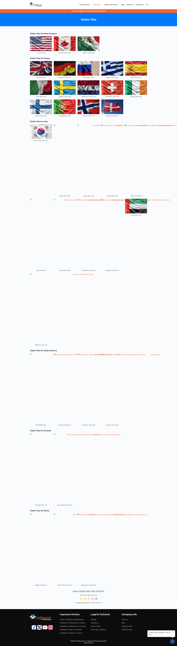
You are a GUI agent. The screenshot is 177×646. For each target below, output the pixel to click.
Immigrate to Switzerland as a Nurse (72, 623)
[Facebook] (34, 627)
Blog (123, 5)
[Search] (147, 4)
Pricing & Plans (127, 626)
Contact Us (140, 5)
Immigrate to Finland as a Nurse (71, 633)
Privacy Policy (96, 626)
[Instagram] (50, 627)
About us (125, 619)
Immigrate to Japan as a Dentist (71, 629)
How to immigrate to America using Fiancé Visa (88, 11)
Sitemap (93, 619)
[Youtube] (45, 627)
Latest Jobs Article (110, 5)
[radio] (81, 599)
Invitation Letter (127, 629)
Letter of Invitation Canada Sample (72, 619)
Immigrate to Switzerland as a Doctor (73, 626)
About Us (130, 5)
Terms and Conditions (98, 629)
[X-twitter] (39, 627)
